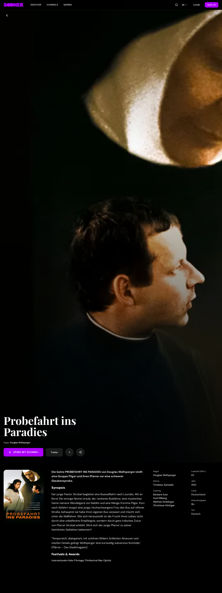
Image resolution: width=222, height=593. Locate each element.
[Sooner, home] (13, 4)
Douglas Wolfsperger (20, 442)
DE (183, 4)
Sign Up (211, 4)
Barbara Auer (160, 494)
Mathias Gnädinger (163, 501)
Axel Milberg (160, 498)
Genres (68, 4)
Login (196, 4)
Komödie (169, 484)
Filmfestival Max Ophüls (98, 560)
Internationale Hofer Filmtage (67, 560)
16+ (193, 504)
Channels (52, 4)
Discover (36, 4)
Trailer (54, 452)
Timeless (158, 484)
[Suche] (176, 4)
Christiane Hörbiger (164, 505)
